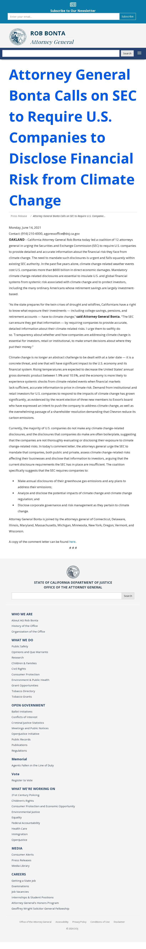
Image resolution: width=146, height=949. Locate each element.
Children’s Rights (23, 800)
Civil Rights (19, 668)
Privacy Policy (79, 921)
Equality (17, 817)
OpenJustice (19, 840)
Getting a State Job (24, 880)
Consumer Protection (26, 674)
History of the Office (25, 626)
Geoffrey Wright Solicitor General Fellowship (40, 908)
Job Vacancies (20, 891)
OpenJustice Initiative (25, 733)
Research (18, 657)
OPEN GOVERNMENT (28, 705)
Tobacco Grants (22, 696)
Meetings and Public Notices (30, 728)
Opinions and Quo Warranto (30, 652)
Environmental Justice (26, 812)
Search (127, 53)
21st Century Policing (25, 795)
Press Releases (21, 860)
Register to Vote (22, 780)
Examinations (20, 886)
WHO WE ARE (22, 614)
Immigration (20, 834)
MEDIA (17, 848)
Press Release (19, 216)
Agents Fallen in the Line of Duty (33, 765)
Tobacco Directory (23, 691)
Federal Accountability (26, 823)
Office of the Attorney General (35, 921)
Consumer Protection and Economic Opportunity (43, 806)
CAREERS (19, 874)
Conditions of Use (100, 921)
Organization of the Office (28, 631)
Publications (19, 745)
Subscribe (128, 16)
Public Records (21, 739)
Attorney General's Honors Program (35, 903)
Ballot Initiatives (22, 711)
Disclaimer (119, 921)
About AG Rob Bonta (25, 620)
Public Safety (20, 646)
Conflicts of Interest (24, 717)
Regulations (19, 750)
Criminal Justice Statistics (28, 722)
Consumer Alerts (23, 854)
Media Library (21, 865)
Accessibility (62, 921)
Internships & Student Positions (33, 897)
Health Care (19, 828)
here (72, 542)
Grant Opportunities (25, 685)
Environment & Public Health (30, 680)
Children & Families (24, 663)
